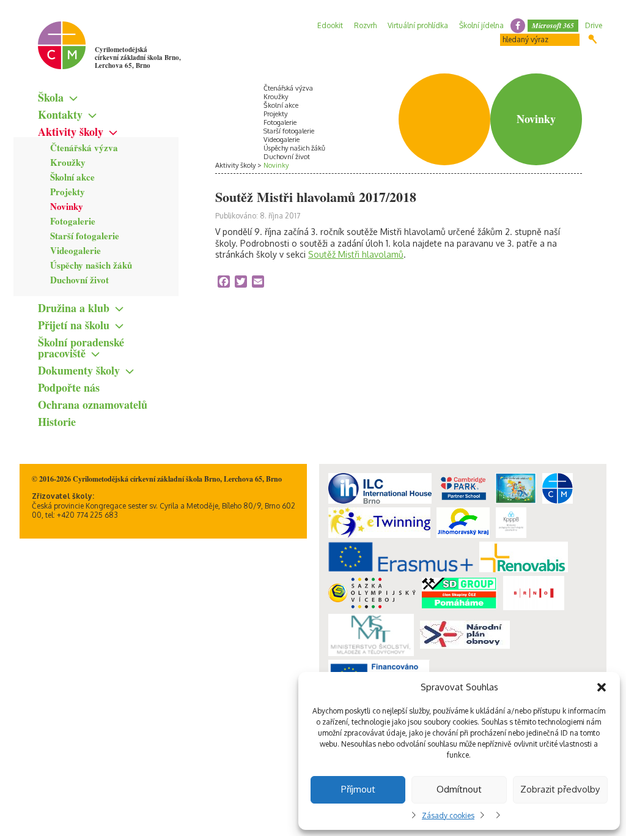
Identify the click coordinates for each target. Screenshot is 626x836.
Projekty (67, 191)
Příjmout (358, 789)
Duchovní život (79, 279)
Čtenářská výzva (84, 147)
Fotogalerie (72, 221)
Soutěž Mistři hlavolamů (355, 254)
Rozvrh (365, 25)
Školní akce (72, 177)
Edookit (330, 25)
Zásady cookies (448, 815)
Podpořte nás (69, 387)
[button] (601, 687)
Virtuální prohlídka (418, 25)
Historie (57, 422)
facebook (517, 25)
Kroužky (68, 162)
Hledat (592, 39)
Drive (593, 25)
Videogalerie (75, 250)
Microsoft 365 (553, 25)
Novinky (66, 206)
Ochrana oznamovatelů (92, 404)
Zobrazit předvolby (560, 789)
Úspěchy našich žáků (91, 265)
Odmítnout (459, 789)
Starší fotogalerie (84, 235)
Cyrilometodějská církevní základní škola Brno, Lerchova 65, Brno (138, 57)
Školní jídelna (481, 25)
